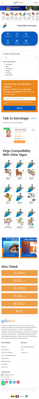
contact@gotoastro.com (8, 374)
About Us (4, 347)
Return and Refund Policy (8, 355)
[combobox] (6, 98)
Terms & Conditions (7, 352)
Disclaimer (4, 364)
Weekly (8, 43)
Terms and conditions (21, 102)
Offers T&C (4, 367)
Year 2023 (26, 43)
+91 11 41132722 (6, 377)
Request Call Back (19, 141)
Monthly (17, 43)
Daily (17, 36)
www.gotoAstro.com (7, 379)
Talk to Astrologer (16, 118)
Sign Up (19, 108)
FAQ (22, 350)
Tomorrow (26, 36)
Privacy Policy (5, 350)
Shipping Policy (5, 361)
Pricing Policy (5, 358)
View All (33, 118)
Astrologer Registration (28, 347)
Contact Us (24, 352)
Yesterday (8, 36)
